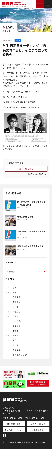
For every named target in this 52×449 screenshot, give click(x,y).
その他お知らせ (20, 354)
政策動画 (17, 297)
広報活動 (17, 302)
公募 (15, 287)
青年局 (16, 335)
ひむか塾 (17, 321)
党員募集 (17, 350)
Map (9, 413)
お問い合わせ (38, 430)
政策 (15, 292)
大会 (15, 340)
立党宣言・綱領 (14, 423)
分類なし (17, 311)
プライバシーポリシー (14, 430)
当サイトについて (38, 423)
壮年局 (16, 306)
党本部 (16, 316)
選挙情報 (17, 326)
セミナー (17, 345)
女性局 (16, 330)
